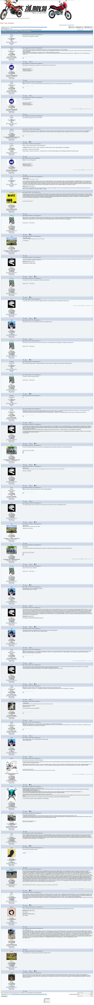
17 (40, 320)
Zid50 (12, 320)
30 (40, 566)
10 (42, 176)
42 (40, 813)
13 (40, 236)
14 (40, 257)
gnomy (11, 847)
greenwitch (11, 192)
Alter (12, 786)
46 (40, 892)
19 (40, 361)
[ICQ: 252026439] (31, 905)
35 (40, 664)
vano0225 (11, 972)
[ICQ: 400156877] (31, 846)
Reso (12, 892)
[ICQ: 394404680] (31, 890)
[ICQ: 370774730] (31, 811)
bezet (12, 257)
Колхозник (11, 813)
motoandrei (11, 869)
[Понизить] (14, 42)
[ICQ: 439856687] (31, 234)
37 (40, 701)
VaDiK (12, 63)
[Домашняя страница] (31, 720)
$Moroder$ (12, 701)
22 (40, 408)
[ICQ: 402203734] (36, 464)
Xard (9, 28)
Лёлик (11, 408)
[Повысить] (8, 42)
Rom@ (11, 143)
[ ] (11, 42)
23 (40, 424)
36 (40, 685)
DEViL (11, 445)
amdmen (11, 758)
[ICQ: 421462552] (36, 971)
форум (2, 29)
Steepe (11, 928)
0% (13, 58)
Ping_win (11, 215)
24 (40, 445)
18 (40, 340)
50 (40, 972)
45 (40, 869)
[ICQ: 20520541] (31, 784)
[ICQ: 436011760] (36, 276)
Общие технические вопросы (15, 29)
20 (40, 374)
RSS (72, 24)
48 (42, 928)
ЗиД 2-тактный (6, 29)
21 (40, 395)
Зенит (11, 176)
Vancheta (11, 129)
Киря (11, 28)
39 (40, 737)
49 (42, 951)
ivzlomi (11, 951)
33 (40, 628)
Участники (69, 24)
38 (40, 722)
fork (11, 833)
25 (40, 466)
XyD (11, 236)
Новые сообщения (63, 24)
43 (42, 833)
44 (42, 847)
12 (40, 215)
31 (40, 586)
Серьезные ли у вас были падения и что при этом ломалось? (31, 29)
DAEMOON (11, 361)
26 (40, 487)
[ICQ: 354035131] (31, 142)
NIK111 (11, 34)
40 (40, 758)
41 (40, 786)
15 (40, 278)
